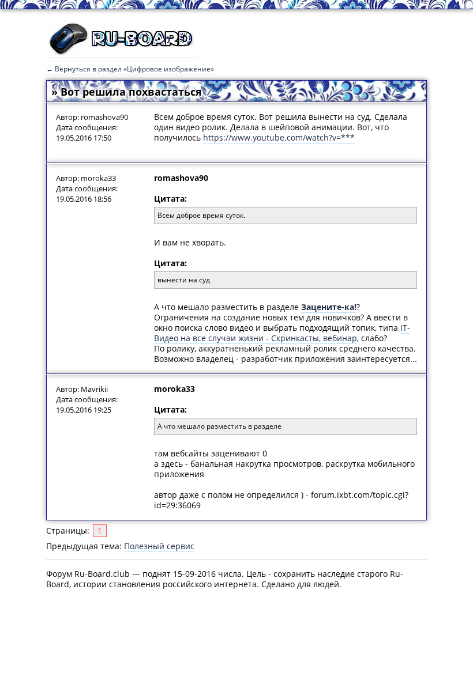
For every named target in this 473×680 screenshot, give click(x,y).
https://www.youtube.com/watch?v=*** (279, 137)
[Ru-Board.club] (121, 52)
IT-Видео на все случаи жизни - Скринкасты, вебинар (282, 332)
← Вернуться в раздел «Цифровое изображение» (130, 69)
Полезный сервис (159, 546)
